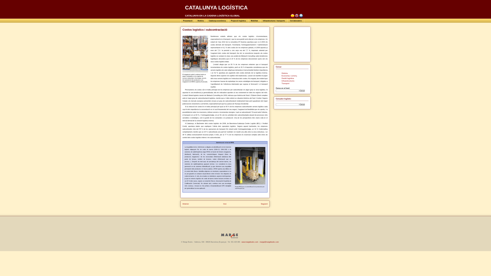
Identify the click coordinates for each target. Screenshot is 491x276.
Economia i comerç (289, 76)
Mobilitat (254, 21)
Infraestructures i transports (274, 21)
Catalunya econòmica (217, 21)
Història (201, 21)
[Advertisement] (292, 44)
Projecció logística (238, 21)
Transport (285, 83)
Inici (224, 204)
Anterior (185, 204)
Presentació (187, 21)
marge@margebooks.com (269, 242)
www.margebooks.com (250, 242)
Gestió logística (288, 78)
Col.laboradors (296, 21)
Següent (264, 204)
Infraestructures (288, 81)
